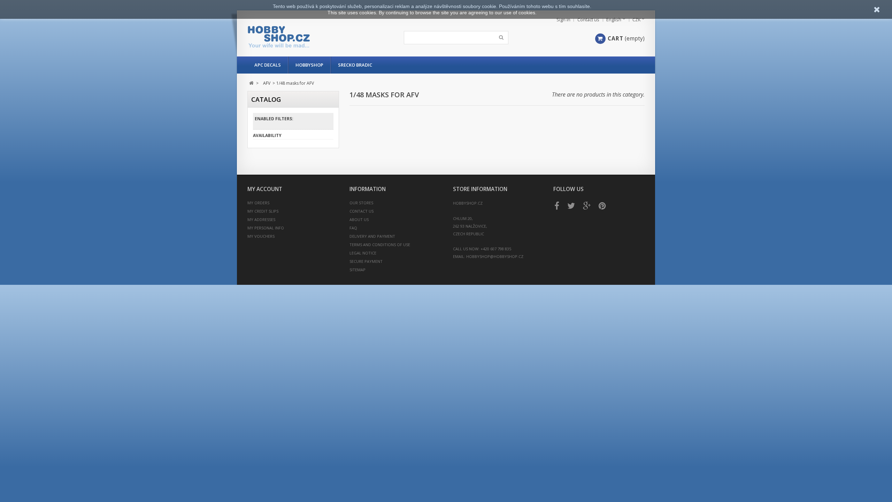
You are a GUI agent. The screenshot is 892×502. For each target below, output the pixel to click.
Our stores (361, 202)
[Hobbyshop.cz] (312, 37)
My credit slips (262, 211)
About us (359, 219)
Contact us (588, 20)
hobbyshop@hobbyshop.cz (494, 256)
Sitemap (357, 269)
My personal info (265, 227)
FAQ (353, 227)
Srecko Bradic (355, 65)
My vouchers (261, 236)
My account (264, 189)
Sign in (563, 20)
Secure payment (366, 261)
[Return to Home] (251, 83)
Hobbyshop (309, 65)
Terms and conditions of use (379, 244)
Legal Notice (362, 253)
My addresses (261, 219)
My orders (258, 202)
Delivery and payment (372, 236)
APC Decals (267, 65)
